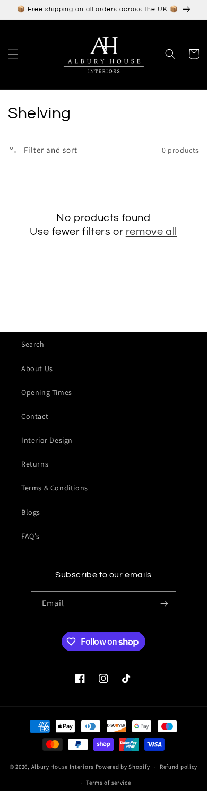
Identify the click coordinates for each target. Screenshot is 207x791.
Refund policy (178, 766)
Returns (34, 464)
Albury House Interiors (62, 766)
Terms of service (108, 782)
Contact (34, 416)
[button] (13, 54)
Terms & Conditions (54, 488)
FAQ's (30, 536)
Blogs (30, 512)
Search (33, 344)
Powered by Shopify (123, 766)
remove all (151, 231)
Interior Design (47, 440)
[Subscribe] (164, 603)
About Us (37, 368)
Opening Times (46, 392)
